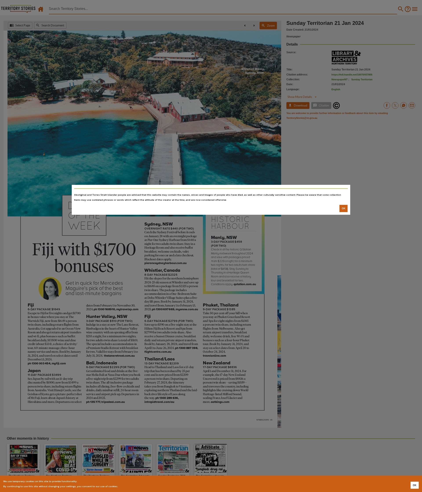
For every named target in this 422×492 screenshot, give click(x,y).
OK (344, 208)
